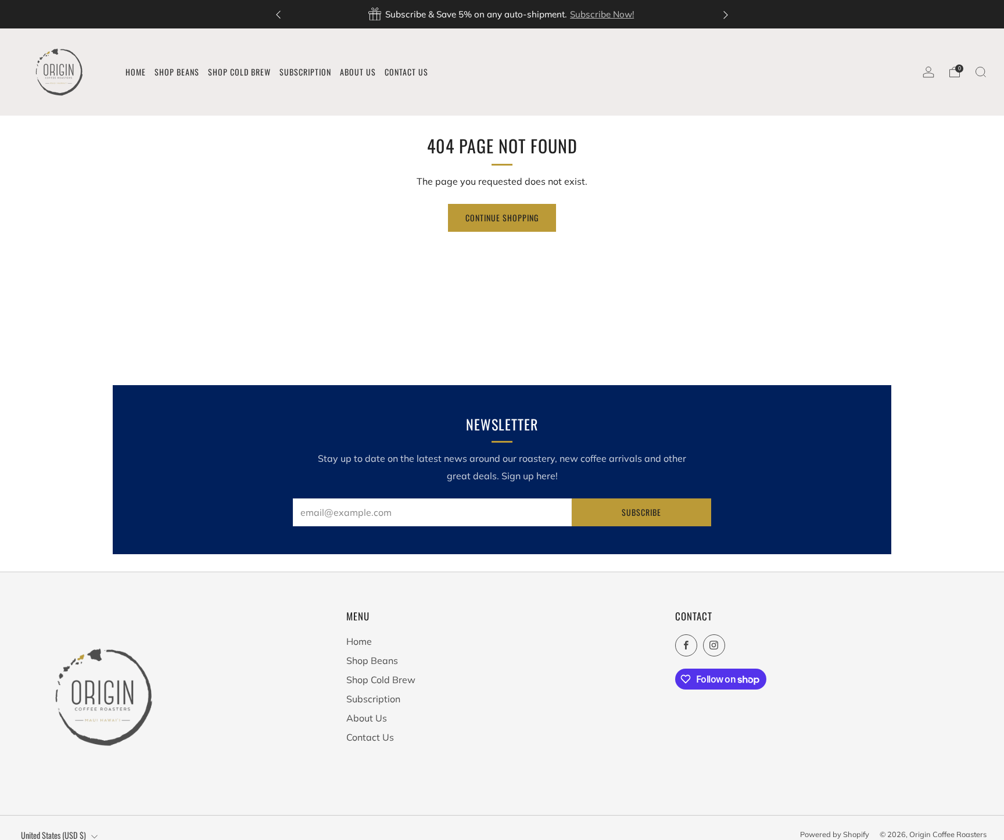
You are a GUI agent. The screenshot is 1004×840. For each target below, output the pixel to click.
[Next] (725, 14)
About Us (366, 718)
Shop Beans (372, 660)
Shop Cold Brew (380, 679)
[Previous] (278, 14)
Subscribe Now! (602, 14)
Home (359, 641)
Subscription (373, 699)
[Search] (981, 72)
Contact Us (370, 737)
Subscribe (641, 512)
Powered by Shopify (834, 834)
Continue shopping (502, 217)
